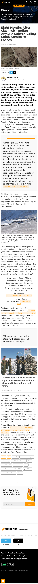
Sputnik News (27, 469)
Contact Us (4, 556)
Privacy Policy (23, 556)
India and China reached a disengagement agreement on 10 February (17, 430)
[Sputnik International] (6, 3)
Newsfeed (16, 457)
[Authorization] (26, 2)
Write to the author (20, 80)
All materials (10, 80)
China (29, 461)
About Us (4, 553)
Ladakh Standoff (6, 465)
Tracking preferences (21, 559)
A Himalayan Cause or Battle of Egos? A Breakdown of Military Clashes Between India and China (18, 381)
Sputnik (20, 473)
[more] (34, 390)
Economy (28, 535)
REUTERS (5, 68)
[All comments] (3, 581)
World (3, 457)
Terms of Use (20, 553)
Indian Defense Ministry (8, 473)
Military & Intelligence (27, 457)
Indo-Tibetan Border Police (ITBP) (11, 469)
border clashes (18, 465)
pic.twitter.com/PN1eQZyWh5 (19, 295)
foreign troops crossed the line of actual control (18, 311)
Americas (11, 535)
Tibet (26, 465)
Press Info (11, 553)
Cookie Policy (13, 556)
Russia (20, 535)
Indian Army (5, 461)
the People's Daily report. (16, 186)
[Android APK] (7, 564)
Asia (9, 457)
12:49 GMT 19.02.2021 (8, 44)
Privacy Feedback (7, 559)
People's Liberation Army (19, 461)
